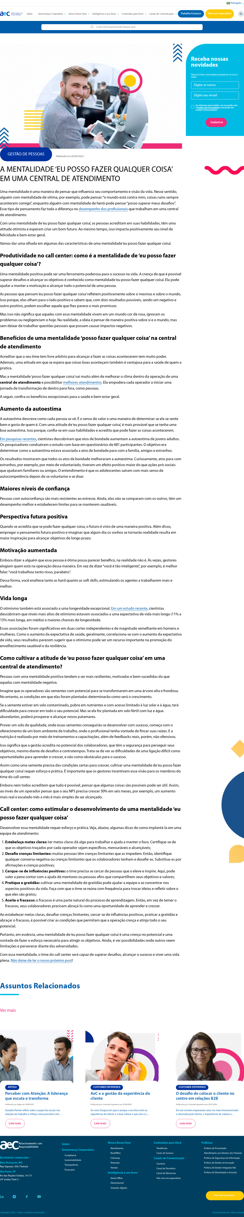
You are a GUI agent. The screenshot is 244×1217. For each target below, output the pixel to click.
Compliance (70, 1155)
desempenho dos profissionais (103, 209)
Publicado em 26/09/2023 (70, 156)
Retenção (115, 1163)
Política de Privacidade (208, 108)
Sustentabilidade (73, 1160)
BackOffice (116, 1153)
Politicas (207, 1143)
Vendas (114, 1168)
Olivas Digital (237, 1212)
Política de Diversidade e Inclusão (220, 1172)
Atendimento (117, 1148)
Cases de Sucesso (165, 1153)
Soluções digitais (119, 1188)
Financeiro (70, 1170)
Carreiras (161, 1164)
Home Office (117, 1178)
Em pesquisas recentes (18, 439)
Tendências (162, 1148)
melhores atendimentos (82, 383)
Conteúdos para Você (133, 14)
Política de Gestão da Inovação (219, 1163)
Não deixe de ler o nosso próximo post (41, 961)
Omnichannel (117, 1183)
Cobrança (115, 1158)
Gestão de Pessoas (26, 154)
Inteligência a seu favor (104, 14)
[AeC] (21, 1145)
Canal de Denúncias (166, 1173)
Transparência (71, 1165)
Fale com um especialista (169, 1178)
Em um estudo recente (129, 609)
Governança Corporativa (50, 14)
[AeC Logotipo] (11, 14)
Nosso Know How (78, 14)
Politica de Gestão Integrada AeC (220, 1168)
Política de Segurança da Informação (222, 1158)
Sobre (30, 14)
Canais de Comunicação (161, 14)
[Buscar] (241, 14)
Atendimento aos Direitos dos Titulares (223, 1153)
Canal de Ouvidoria (166, 1168)
